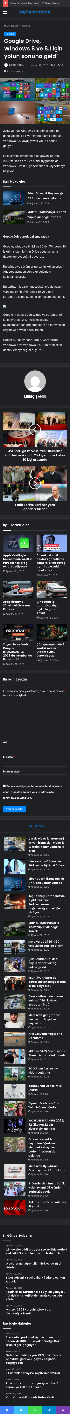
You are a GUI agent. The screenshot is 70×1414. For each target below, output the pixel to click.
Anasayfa (12, 25)
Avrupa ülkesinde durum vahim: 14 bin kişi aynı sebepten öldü (45, 1000)
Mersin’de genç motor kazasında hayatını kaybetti (44, 1019)
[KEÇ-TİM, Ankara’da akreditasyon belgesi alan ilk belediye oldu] (14, 983)
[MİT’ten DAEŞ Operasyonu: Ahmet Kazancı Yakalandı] (14, 1056)
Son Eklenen (35, 826)
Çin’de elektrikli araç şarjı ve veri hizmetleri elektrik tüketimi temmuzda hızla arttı (46, 845)
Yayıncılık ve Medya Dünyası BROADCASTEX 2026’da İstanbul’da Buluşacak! (17, 651)
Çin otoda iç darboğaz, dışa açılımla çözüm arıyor (47, 607)
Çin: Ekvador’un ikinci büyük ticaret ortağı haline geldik (43, 963)
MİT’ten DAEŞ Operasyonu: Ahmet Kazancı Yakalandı (47, 1053)
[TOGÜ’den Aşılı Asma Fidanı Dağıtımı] (14, 1074)
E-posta (9, 756)
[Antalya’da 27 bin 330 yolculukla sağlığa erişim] (14, 947)
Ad (6, 742)
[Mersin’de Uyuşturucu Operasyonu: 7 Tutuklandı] (14, 1171)
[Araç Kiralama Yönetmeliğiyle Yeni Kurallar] (18, 589)
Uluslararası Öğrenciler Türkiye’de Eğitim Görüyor (46, 863)
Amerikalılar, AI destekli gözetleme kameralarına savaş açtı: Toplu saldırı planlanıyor (51, 562)
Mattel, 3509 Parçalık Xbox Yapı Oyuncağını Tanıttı (43, 927)
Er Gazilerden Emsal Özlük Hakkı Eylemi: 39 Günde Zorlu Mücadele (46, 1188)
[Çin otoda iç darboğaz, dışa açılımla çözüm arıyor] (52, 589)
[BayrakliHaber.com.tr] (35, 12)
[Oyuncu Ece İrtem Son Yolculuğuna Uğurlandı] (14, 1108)
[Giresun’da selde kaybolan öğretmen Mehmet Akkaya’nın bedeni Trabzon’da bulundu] (14, 1144)
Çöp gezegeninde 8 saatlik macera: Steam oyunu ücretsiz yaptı (50, 650)
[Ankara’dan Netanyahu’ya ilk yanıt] (14, 1207)
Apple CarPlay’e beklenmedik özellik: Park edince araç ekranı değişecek (17, 560)
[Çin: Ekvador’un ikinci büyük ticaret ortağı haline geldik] (14, 964)
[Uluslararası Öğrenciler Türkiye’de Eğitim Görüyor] (14, 866)
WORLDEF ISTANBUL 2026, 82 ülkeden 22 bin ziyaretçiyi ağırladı (46, 1125)
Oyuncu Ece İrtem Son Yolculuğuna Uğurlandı (44, 1105)
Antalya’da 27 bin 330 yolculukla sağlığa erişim (45, 944)
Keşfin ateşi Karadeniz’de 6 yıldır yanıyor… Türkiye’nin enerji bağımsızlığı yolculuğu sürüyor (46, 904)
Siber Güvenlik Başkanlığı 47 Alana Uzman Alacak (39, 3)
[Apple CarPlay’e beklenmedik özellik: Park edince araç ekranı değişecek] (18, 543)
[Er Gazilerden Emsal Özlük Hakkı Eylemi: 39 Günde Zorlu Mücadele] (14, 1189)
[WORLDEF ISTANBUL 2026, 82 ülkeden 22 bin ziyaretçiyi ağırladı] (14, 1126)
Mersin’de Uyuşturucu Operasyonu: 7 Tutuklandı (46, 1168)
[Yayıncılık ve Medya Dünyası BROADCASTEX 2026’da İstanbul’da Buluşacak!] (18, 632)
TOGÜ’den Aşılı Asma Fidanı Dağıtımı (43, 1071)
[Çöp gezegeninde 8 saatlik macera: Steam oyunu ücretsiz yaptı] (52, 632)
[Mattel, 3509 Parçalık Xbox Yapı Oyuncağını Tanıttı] (13, 216)
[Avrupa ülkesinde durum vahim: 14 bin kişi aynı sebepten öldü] (14, 1001)
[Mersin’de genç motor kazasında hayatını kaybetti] (14, 1020)
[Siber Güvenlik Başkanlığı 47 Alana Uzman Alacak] (13, 198)
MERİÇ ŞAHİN (16, 65)
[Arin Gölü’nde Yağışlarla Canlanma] (14, 1039)
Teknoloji (25, 25)
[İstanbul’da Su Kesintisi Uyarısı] (14, 1091)
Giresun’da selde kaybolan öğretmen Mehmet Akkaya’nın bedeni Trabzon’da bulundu (42, 1147)
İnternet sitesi (11, 771)
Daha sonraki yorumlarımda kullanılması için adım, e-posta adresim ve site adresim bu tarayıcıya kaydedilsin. (32, 792)
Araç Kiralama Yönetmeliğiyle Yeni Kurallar (17, 605)
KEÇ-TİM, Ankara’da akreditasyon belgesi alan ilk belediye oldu (47, 982)
